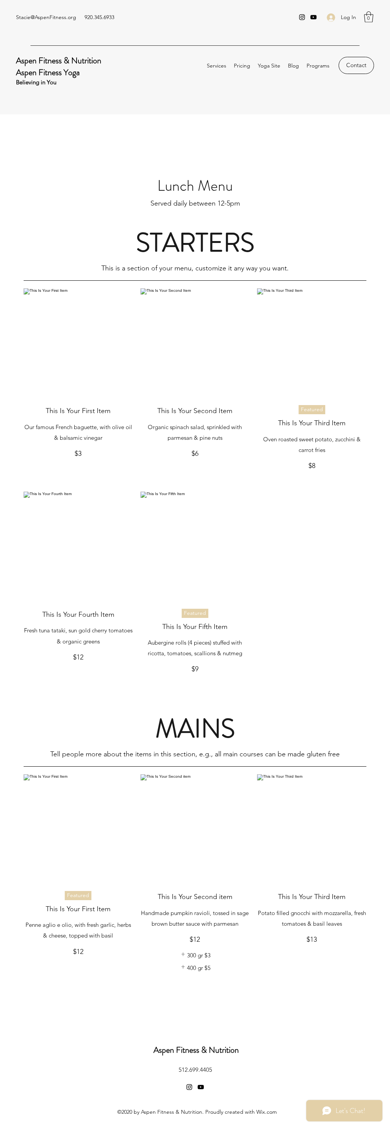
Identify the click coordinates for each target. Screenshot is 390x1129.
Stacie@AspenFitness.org (46, 17)
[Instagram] (302, 17)
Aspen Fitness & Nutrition (58, 60)
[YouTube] (313, 17)
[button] (368, 17)
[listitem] (195, 955)
